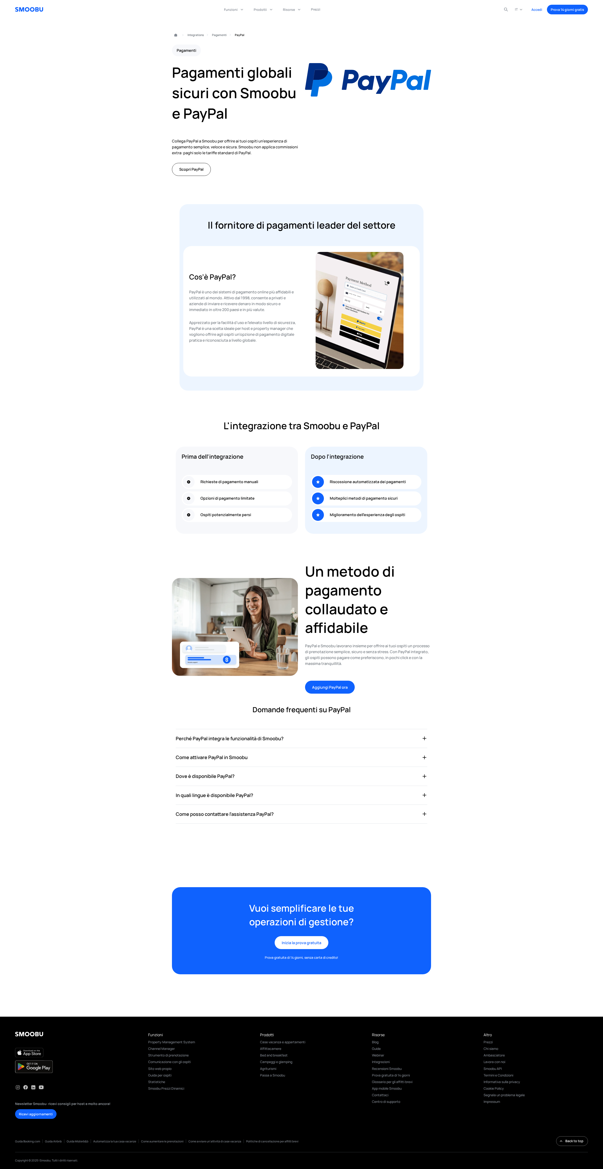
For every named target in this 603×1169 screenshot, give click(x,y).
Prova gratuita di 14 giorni (391, 1075)
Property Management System (171, 1042)
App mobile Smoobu (387, 1088)
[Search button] (506, 9)
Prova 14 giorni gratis (567, 9)
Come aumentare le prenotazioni (162, 1141)
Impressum (492, 1101)
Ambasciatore (494, 1055)
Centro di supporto (386, 1101)
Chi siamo (491, 1048)
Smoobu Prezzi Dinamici (166, 1088)
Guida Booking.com (27, 1141)
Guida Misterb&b (77, 1141)
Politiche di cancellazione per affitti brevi (272, 1141)
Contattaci (380, 1095)
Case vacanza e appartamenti (282, 1042)
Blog (375, 1042)
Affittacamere (270, 1048)
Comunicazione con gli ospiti (169, 1062)
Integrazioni (381, 1062)
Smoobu (173, 35)
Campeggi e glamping (276, 1062)
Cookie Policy (494, 1088)
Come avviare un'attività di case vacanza (214, 1141)
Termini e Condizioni (498, 1075)
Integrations (195, 35)
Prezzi (488, 1042)
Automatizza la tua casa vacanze (114, 1141)
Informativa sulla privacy (502, 1082)
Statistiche (156, 1082)
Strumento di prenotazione (168, 1055)
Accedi (536, 9)
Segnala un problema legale (504, 1095)
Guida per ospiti (159, 1075)
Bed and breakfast (274, 1055)
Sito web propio (159, 1068)
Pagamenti (219, 35)
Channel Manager (161, 1048)
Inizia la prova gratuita (301, 942)
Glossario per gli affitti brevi (392, 1082)
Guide (376, 1048)
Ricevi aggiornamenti (36, 1114)
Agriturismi (268, 1068)
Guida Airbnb (53, 1141)
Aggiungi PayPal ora (330, 687)
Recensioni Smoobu (387, 1068)
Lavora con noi (494, 1062)
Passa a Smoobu (272, 1075)
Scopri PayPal (191, 169)
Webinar (378, 1055)
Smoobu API (493, 1068)
